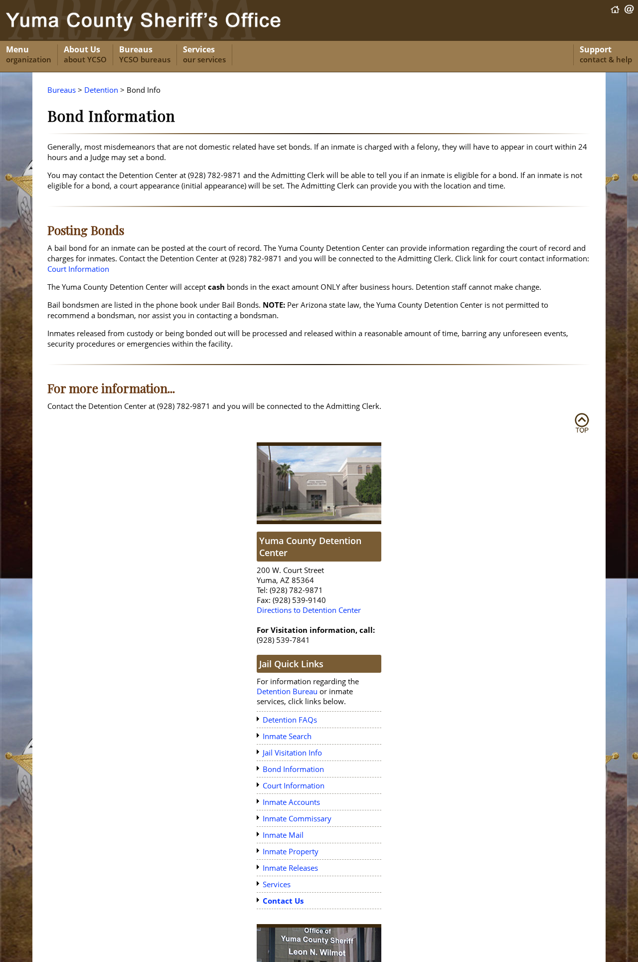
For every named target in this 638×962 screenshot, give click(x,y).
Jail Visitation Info (292, 753)
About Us (85, 54)
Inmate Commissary (297, 818)
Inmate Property (291, 851)
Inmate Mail (283, 835)
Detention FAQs (290, 720)
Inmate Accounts (291, 802)
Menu (28, 54)
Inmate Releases (290, 868)
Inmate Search (287, 736)
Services (204, 54)
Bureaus (144, 54)
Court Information (78, 269)
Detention (101, 90)
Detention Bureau (287, 691)
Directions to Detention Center (309, 610)
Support (606, 54)
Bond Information (293, 769)
